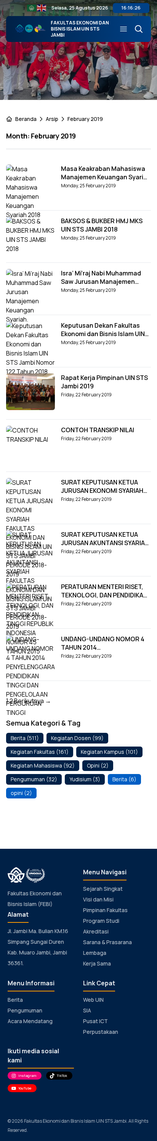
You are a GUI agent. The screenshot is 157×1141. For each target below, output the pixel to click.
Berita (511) (25, 738)
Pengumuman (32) (34, 779)
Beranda (26, 118)
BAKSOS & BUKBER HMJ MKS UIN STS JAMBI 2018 (102, 225)
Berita (15, 999)
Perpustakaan (100, 1031)
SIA (87, 1010)
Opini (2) (98, 765)
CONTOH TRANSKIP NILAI (97, 430)
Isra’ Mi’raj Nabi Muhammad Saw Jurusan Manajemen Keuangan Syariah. (101, 281)
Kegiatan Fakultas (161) (40, 751)
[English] (42, 7)
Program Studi (101, 920)
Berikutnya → (32, 701)
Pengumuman (25, 1010)
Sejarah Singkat (103, 888)
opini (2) (21, 793)
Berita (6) (124, 779)
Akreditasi (96, 931)
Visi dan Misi (98, 899)
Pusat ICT (95, 1021)
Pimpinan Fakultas (105, 910)
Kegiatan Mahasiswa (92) (43, 765)
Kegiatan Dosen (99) (77, 738)
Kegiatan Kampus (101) (109, 751)
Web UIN (93, 999)
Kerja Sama (97, 963)
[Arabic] (32, 7)
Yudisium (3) (84, 779)
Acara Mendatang (30, 1021)
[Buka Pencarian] (135, 29)
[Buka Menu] (120, 29)
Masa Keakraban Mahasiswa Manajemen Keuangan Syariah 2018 (106, 177)
